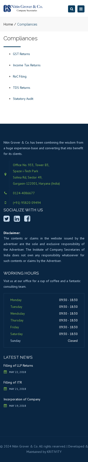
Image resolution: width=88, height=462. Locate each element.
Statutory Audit (23, 99)
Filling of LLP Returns (18, 365)
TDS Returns (21, 88)
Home (8, 24)
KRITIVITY (54, 452)
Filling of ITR (13, 382)
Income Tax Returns (27, 65)
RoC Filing (20, 76)
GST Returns (21, 54)
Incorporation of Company (22, 399)
